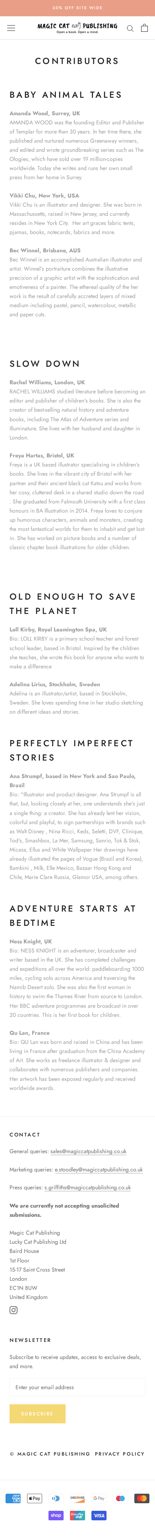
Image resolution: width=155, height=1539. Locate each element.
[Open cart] (144, 28)
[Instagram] (13, 1311)
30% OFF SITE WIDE (77, 8)
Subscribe (37, 1413)
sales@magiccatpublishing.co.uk (88, 1151)
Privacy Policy (120, 1454)
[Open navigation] (11, 28)
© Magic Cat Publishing (50, 1454)
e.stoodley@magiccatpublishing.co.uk (99, 1169)
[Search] (130, 28)
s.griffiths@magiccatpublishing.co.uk (88, 1187)
